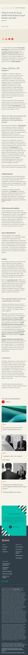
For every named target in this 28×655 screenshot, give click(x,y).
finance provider (6, 200)
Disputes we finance (19, 552)
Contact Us (16, 527)
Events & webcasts (7, 571)
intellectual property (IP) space (10, 53)
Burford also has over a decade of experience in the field (13, 332)
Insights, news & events (8, 8)
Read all (8, 402)
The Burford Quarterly (5, 568)
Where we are (19, 555)
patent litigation (16, 61)
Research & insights (7, 573)
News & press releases (5, 577)
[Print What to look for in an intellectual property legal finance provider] (12, 39)
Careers (4, 549)
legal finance (16, 105)
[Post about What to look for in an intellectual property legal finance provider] (3, 39)
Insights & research (20, 7)
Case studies (19, 558)
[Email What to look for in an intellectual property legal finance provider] (9, 39)
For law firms (19, 549)
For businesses (19, 547)
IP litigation (14, 191)
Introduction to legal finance (6, 564)
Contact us (5, 551)
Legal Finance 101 (12, 280)
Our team (4, 547)
